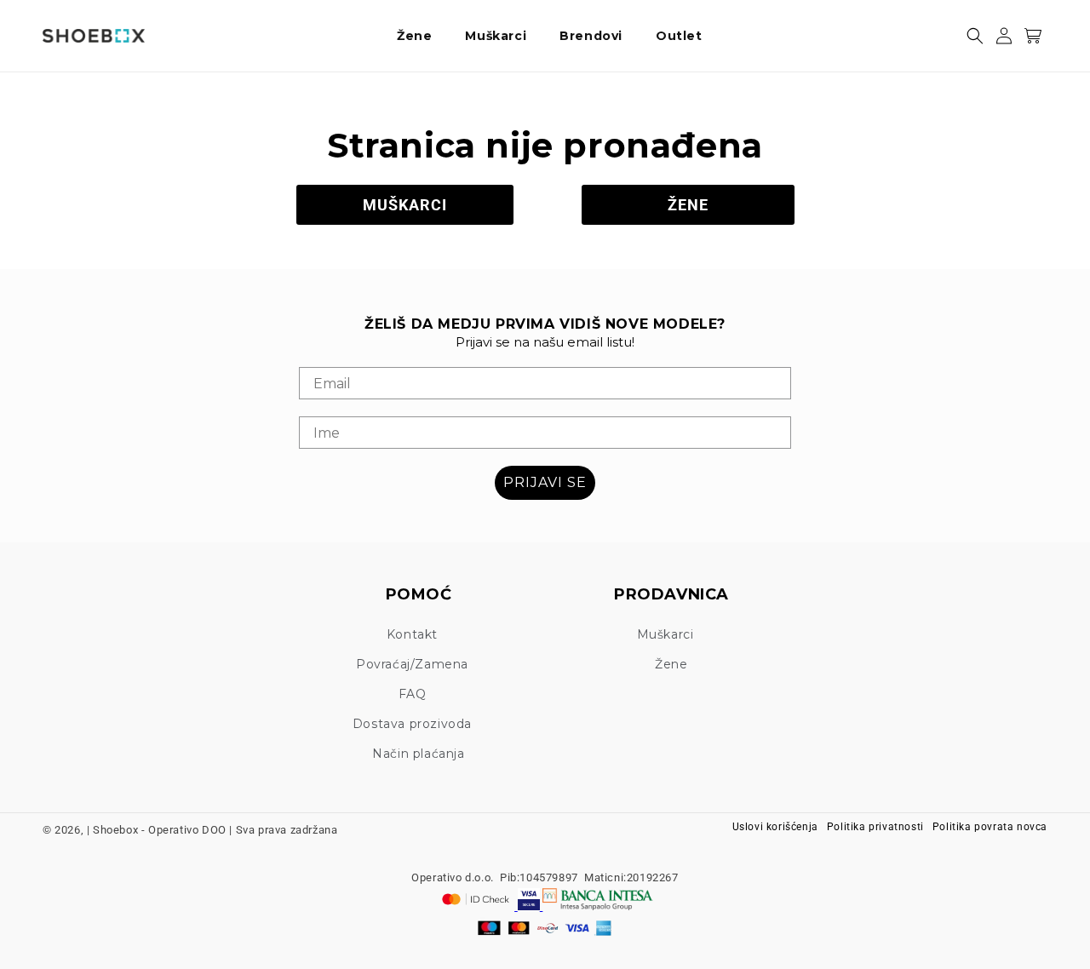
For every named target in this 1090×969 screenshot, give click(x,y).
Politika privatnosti (875, 827)
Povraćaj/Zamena (412, 664)
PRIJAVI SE (545, 482)
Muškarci (665, 634)
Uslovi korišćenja (775, 827)
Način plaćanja (418, 753)
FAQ (413, 694)
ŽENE (688, 205)
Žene (671, 664)
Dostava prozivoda (412, 723)
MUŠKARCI (405, 205)
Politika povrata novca (989, 827)
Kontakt (412, 634)
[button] (421, 36)
